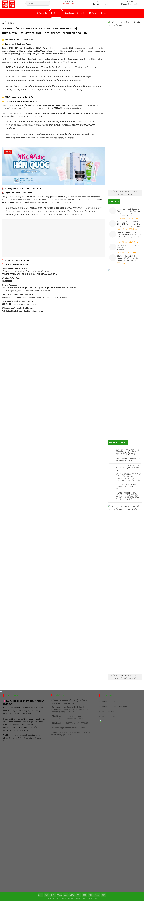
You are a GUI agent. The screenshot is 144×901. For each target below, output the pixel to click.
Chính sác (113, 706)
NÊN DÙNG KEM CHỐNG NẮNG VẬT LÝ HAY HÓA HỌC (128, 460)
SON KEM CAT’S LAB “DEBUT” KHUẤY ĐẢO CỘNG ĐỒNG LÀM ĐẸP (128, 468)
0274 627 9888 (68, 4)
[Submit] (48, 3)
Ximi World (13, 738)
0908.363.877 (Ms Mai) (70, 723)
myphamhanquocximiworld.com (72, 727)
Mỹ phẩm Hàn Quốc (20, 735)
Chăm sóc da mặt (25, 738)
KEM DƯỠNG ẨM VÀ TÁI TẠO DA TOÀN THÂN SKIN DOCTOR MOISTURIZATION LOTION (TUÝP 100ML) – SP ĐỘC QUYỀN (128, 477)
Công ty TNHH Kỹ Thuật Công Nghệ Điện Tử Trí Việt (79, 898)
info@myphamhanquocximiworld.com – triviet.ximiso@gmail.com (70, 733)
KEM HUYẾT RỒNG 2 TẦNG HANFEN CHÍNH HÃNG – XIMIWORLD (126, 487)
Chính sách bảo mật (107, 701)
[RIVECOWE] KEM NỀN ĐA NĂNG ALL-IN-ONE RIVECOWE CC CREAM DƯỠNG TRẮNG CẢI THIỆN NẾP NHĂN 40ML (128, 496)
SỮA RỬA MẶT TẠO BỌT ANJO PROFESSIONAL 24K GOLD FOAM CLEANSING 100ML (127, 452)
